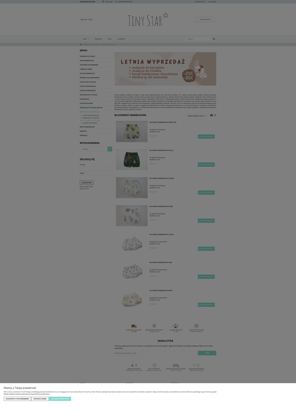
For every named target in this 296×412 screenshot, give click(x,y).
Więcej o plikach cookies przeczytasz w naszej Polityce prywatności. (26, 394)
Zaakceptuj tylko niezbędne (17, 399)
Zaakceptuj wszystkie (60, 399)
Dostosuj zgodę (40, 399)
